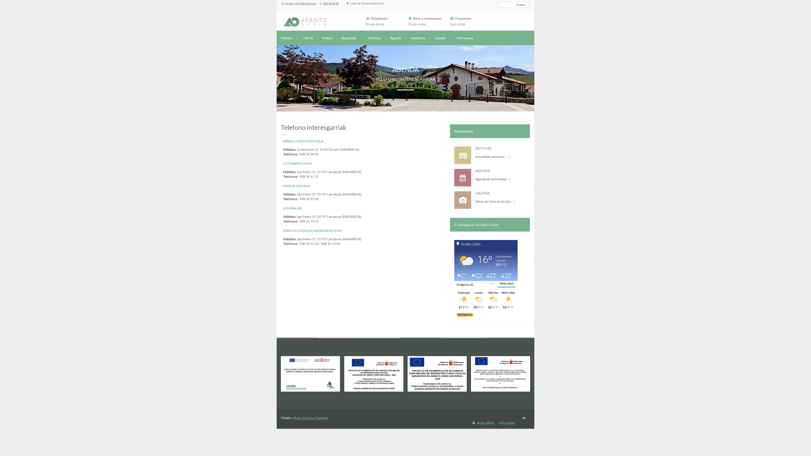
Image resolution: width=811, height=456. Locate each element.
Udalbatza (418, 38)
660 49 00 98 (331, 3)
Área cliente (485, 423)
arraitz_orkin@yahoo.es (300, 3)
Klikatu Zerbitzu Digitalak (310, 418)
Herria (308, 38)
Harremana (465, 38)
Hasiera (286, 38)
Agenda (395, 38)
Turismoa (374, 38)
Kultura (327, 38)
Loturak (440, 38)
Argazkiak (349, 38)
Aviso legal (507, 423)
